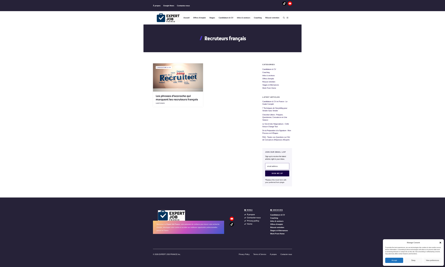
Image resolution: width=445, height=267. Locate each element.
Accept (394, 260)
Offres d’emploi (199, 18)
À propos (157, 6)
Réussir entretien (272, 18)
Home (249, 224)
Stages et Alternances (270, 85)
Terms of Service (259, 254)
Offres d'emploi (268, 79)
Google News (168, 6)
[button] (440, 242)
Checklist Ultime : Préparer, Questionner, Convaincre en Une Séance (274, 117)
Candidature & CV (226, 18)
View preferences (432, 260)
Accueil (186, 18)
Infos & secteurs (243, 18)
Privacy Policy (244, 254)
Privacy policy (253, 221)
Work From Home (269, 88)
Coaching (258, 18)
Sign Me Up (277, 173)
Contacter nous (254, 218)
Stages (212, 18)
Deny (413, 260)
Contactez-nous (183, 6)
